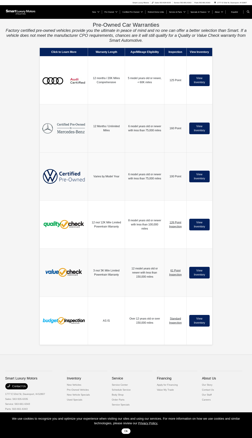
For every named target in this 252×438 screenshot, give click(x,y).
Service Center (120, 384)
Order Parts (118, 399)
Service (117, 378)
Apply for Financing (167, 384)
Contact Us (18, 386)
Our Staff (207, 394)
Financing (164, 378)
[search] (248, 12)
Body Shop (118, 394)
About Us (209, 378)
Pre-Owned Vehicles (78, 389)
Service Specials (121, 404)
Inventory (74, 378)
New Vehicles (74, 384)
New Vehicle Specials (78, 394)
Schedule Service (121, 389)
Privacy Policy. (148, 423)
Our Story (207, 384)
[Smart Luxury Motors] (20, 11)
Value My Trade (165, 389)
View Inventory (199, 80)
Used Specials (74, 399)
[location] (215, 3)
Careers (206, 399)
